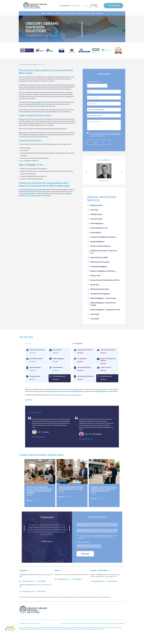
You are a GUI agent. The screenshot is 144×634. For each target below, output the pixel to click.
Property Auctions (35, 376)
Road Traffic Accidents (36, 358)
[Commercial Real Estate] (75, 367)
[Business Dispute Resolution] (75, 376)
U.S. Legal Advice (82, 358)
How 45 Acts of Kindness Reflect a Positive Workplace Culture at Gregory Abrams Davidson (39, 490)
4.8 (6, 629)
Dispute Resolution (35, 367)
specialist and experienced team (30, 189)
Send (95, 142)
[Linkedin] (86, 5)
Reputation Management (107, 350)
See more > (33, 353)
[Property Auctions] (27, 376)
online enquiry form (57, 391)
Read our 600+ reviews (10, 630)
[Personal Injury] (50, 350)
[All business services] (98, 376)
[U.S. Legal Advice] (75, 359)
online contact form (32, 195)
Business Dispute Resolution (85, 376)
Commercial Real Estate (84, 367)
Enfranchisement (58, 367)
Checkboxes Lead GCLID (83, 542)
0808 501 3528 (77, 391)
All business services (106, 376)
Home (20, 64)
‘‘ (27, 193)
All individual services (59, 376)
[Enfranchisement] (50, 367)
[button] (86, 172)
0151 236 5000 (66, 193)
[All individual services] (50, 376)
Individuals (25, 64)
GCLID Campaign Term (93, 81)
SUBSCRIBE (85, 554)
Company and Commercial (84, 350)
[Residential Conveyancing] (27, 350)
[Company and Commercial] (75, 350)
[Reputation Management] (98, 350)
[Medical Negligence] (50, 359)
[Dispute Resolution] (27, 367)
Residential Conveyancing (37, 350)
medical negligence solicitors (40, 102)
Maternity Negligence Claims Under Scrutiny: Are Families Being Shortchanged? (103, 489)
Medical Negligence (33, 64)
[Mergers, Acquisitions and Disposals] (98, 359)
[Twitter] (83, 5)
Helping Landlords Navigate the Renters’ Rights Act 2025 (71, 488)
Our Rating (10, 627)
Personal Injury (57, 350)
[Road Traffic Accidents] (27, 359)
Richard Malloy (104, 181)
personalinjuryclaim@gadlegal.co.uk (71, 395)
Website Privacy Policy (114, 133)
